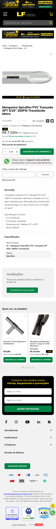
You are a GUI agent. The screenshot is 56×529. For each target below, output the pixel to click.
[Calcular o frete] (45, 174)
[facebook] (47, 121)
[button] (52, 506)
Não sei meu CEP (8, 180)
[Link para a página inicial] (4, 45)
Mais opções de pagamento (14, 144)
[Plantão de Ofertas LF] (28, 4)
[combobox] (28, 22)
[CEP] (19, 172)
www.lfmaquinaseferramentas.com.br (18, 494)
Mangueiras (27, 46)
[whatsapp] (52, 121)
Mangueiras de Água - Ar (15, 48)
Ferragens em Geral (14, 46)
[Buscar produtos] (50, 22)
